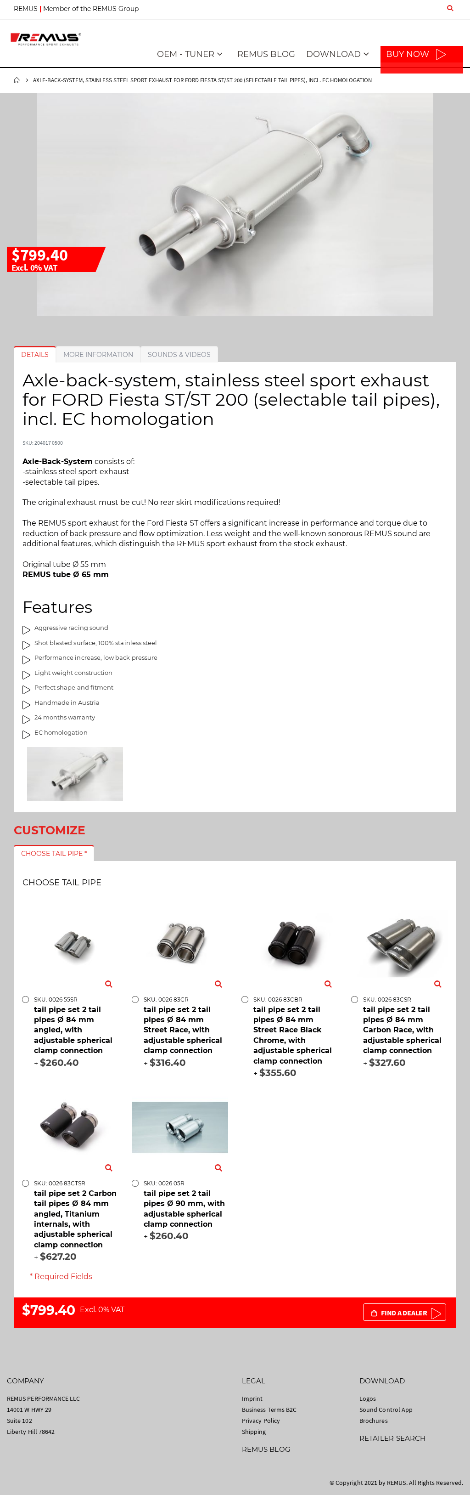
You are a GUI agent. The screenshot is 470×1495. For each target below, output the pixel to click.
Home (17, 80)
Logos (367, 1398)
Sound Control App (386, 1409)
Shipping (254, 1431)
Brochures (373, 1420)
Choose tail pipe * (54, 853)
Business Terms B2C (269, 1409)
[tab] (35, 354)
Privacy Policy (261, 1420)
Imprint (252, 1398)
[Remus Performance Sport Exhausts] (46, 39)
